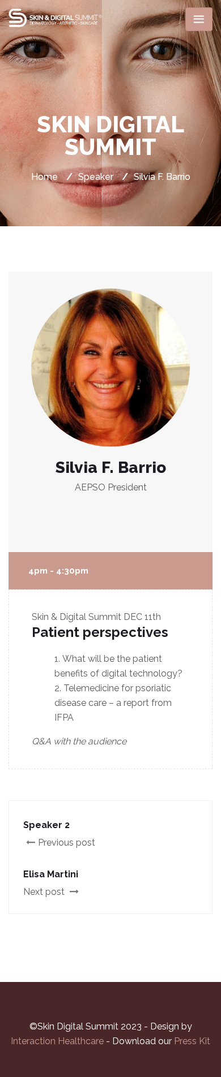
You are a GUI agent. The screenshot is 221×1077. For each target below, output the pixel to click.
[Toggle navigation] (198, 19)
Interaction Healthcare (58, 1041)
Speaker (95, 176)
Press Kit (192, 1041)
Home (44, 176)
